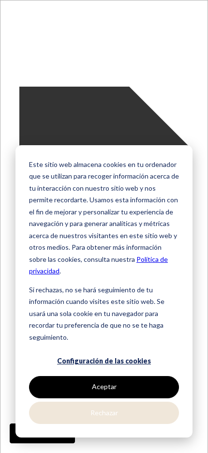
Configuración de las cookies (104, 361)
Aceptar (104, 386)
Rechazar (104, 412)
